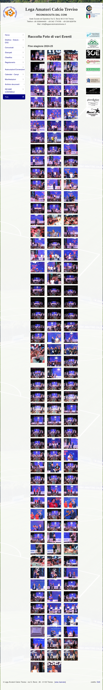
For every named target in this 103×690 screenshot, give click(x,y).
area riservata (60, 682)
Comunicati (9, 47)
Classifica (8, 57)
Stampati (8, 52)
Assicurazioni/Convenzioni (15, 69)
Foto (6, 97)
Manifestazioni (10, 79)
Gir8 (98, 682)
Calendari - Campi (12, 74)
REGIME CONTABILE (10, 90)
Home (7, 35)
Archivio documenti (12, 84)
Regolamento (10, 62)
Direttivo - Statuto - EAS (12, 41)
